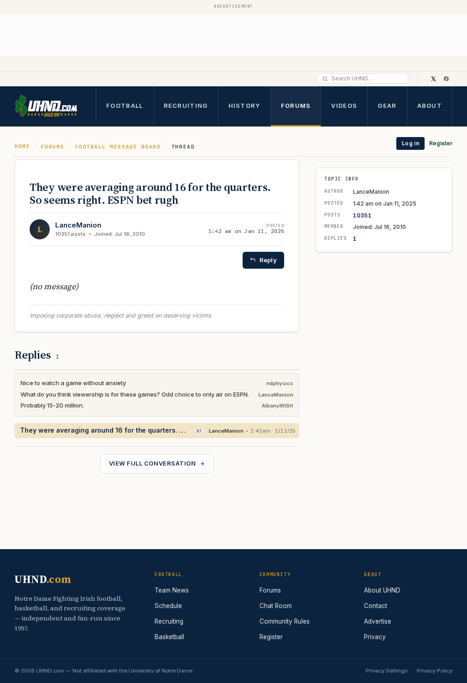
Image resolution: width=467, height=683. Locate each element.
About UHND (382, 590)
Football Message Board (118, 146)
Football (124, 105)
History (244, 105)
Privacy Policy (434, 670)
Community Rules (284, 621)
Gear (387, 105)
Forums (296, 105)
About (429, 105)
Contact (375, 605)
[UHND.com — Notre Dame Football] (46, 106)
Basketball (169, 637)
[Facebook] (446, 78)
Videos (344, 105)
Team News (172, 590)
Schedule (168, 605)
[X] (433, 78)
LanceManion (78, 225)
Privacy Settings (386, 670)
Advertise (377, 621)
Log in (410, 143)
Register (440, 143)
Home (22, 146)
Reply (268, 260)
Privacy (375, 637)
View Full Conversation (152, 463)
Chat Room (275, 605)
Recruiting (186, 105)
